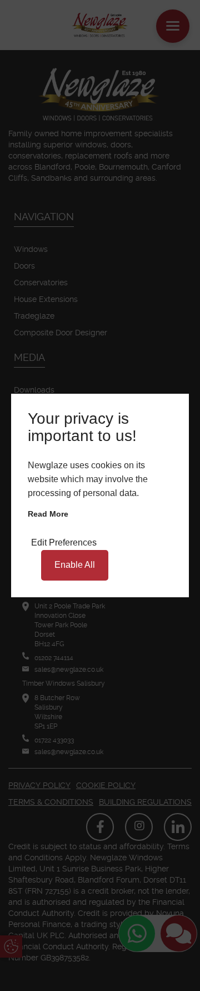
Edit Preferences (64, 542)
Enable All (74, 564)
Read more (48, 513)
